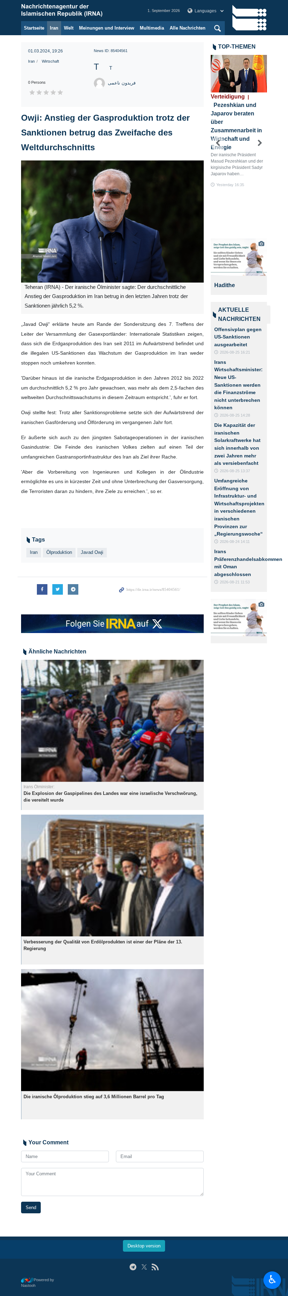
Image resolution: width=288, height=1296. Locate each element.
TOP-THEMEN (237, 47)
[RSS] (155, 1267)
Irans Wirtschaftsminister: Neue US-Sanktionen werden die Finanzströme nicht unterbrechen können (238, 385)
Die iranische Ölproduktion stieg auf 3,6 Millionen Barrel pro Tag (94, 1096)
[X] (144, 1267)
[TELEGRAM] (133, 1267)
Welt (68, 28)
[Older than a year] (112, 721)
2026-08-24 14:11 (235, 541)
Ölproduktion (59, 552)
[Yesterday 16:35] (239, 74)
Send (31, 1207)
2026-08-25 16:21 (235, 352)
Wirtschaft (50, 61)
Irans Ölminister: (39, 786)
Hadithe (224, 285)
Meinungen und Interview (106, 28)
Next (260, 143)
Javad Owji (92, 552)
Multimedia (152, 28)
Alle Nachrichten (187, 28)
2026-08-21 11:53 (235, 582)
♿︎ (272, 1279)
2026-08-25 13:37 (235, 471)
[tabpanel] (239, 266)
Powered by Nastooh (37, 1283)
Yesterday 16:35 (230, 185)
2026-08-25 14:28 (235, 415)
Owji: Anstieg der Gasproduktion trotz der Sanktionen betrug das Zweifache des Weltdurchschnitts (105, 132)
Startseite (34, 28)
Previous (218, 143)
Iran (54, 28)
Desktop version (144, 1245)
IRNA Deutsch (77, 11)
